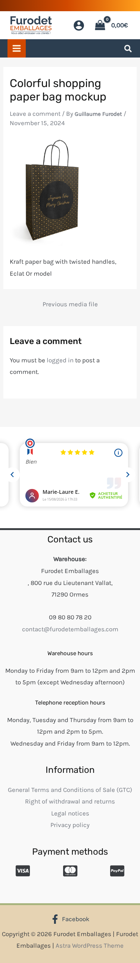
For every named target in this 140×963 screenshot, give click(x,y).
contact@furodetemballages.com (70, 629)
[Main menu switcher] (16, 48)
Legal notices (70, 813)
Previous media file (70, 304)
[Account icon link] (78, 25)
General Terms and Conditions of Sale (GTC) (70, 789)
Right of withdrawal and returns (70, 801)
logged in (60, 360)
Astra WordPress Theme (90, 945)
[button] (128, 50)
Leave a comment (35, 113)
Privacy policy (70, 825)
